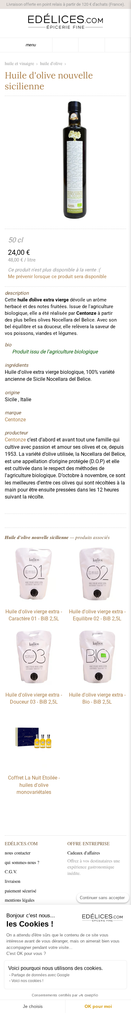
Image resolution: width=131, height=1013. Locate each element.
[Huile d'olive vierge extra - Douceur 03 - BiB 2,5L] (33, 683)
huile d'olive (51, 63)
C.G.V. (11, 872)
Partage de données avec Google (40, 975)
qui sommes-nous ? (22, 862)
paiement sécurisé (20, 891)
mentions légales (19, 900)
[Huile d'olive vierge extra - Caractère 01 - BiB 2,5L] (33, 600)
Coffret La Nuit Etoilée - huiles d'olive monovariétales (34, 785)
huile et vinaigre (19, 63)
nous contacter (18, 853)
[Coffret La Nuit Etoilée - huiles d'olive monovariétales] (33, 766)
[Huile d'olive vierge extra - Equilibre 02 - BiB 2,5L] (97, 600)
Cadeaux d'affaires (83, 853)
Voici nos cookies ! (27, 981)
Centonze (15, 440)
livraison (12, 881)
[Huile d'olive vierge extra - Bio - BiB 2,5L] (97, 683)
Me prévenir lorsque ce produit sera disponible (57, 276)
